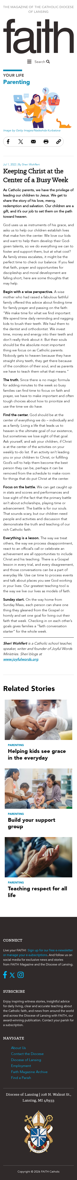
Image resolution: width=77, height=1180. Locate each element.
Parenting (16, 82)
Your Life (13, 75)
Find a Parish (21, 1077)
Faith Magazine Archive (29, 1071)
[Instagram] (22, 975)
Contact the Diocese (27, 1053)
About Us (18, 1048)
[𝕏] (13, 975)
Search (40, 61)
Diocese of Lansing (26, 1059)
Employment (21, 1065)
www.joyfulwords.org (20, 659)
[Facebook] (6, 975)
